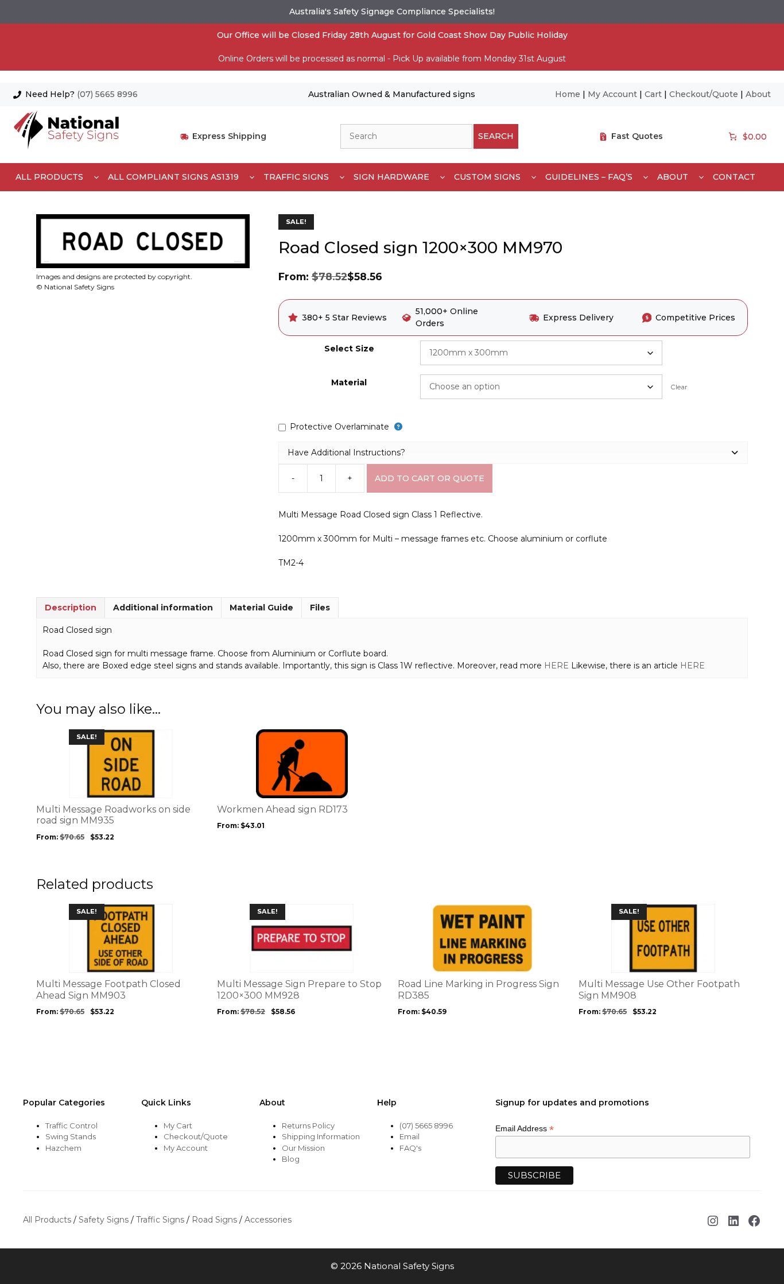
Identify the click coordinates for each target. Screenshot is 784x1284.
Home (567, 94)
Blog (291, 1158)
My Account (612, 94)
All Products (49, 177)
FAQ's (410, 1147)
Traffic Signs (296, 177)
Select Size (349, 348)
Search (496, 136)
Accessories (268, 1220)
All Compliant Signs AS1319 (173, 177)
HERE (556, 665)
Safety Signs (104, 1220)
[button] (513, 452)
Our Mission (303, 1147)
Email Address (524, 1128)
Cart (653, 94)
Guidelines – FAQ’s (588, 177)
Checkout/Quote (703, 94)
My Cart (178, 1125)
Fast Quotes (637, 136)
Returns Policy (308, 1125)
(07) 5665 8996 (107, 94)
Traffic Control (71, 1125)
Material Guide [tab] (261, 607)
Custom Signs (487, 177)
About (758, 94)
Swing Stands (70, 1136)
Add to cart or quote (429, 478)
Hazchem (63, 1147)
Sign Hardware (391, 177)
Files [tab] (320, 607)
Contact (734, 177)
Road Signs (214, 1220)
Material (349, 382)
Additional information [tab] (163, 607)
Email (409, 1136)
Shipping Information (321, 1136)
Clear (679, 387)
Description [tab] (70, 607)
